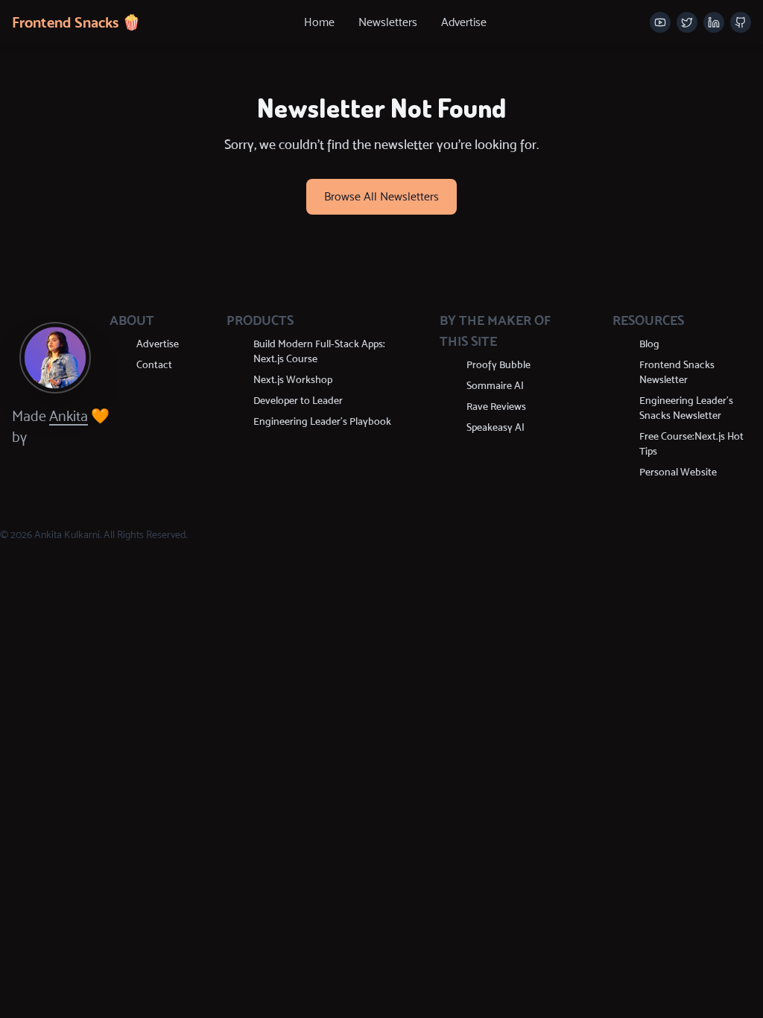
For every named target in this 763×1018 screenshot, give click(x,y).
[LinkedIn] (713, 22)
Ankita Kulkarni (67, 534)
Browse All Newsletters (381, 196)
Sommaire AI (495, 385)
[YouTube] (660, 22)
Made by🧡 (61, 426)
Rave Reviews (496, 406)
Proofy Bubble (498, 364)
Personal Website (678, 472)
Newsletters (387, 22)
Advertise (464, 22)
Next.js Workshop (292, 379)
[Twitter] (687, 22)
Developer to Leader (298, 400)
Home (319, 22)
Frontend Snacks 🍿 (76, 22)
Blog (649, 344)
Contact (154, 364)
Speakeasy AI (495, 427)
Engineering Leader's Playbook (322, 421)
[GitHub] (740, 22)
